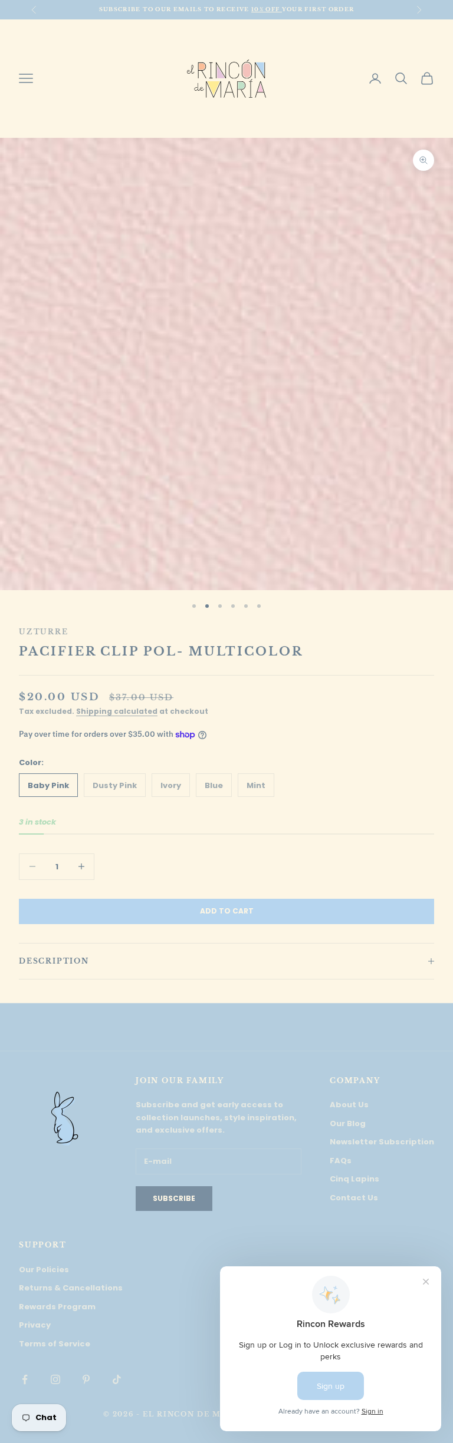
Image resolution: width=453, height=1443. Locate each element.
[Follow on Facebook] (25, 1379)
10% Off (266, 9)
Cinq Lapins (354, 1178)
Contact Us (354, 1197)
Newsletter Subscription (382, 1141)
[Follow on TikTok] (117, 1379)
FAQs (341, 1160)
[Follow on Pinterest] (86, 1379)
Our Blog (348, 1123)
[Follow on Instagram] (55, 1379)
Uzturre (43, 631)
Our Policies (44, 1269)
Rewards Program (57, 1306)
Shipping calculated (116, 711)
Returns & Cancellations (71, 1287)
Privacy (35, 1325)
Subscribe (174, 1198)
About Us (349, 1104)
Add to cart (227, 911)
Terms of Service (54, 1343)
